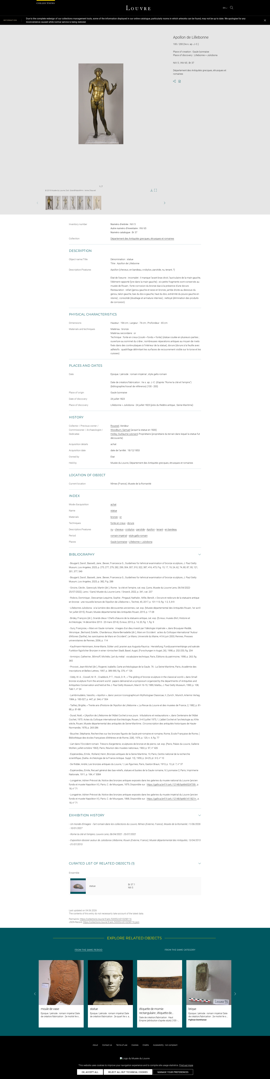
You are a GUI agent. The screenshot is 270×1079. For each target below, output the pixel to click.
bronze (114, 516)
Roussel (115, 425)
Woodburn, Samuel (120, 429)
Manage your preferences (173, 1072)
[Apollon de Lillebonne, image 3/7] (65, 203)
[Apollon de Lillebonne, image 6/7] (88, 203)
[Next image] (159, 203)
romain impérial (119, 535)
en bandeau (171, 529)
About (95, 1045)
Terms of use (121, 1045)
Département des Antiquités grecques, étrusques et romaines (142, 238)
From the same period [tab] (89, 950)
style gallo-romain (138, 535)
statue (114, 510)
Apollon (151, 529)
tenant (160, 529)
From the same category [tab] (180, 950)
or (121, 516)
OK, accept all (90, 1072)
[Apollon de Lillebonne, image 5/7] (80, 203)
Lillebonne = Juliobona (140, 541)
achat (113, 504)
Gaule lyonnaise (119, 541)
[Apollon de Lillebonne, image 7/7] (97, 203)
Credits (146, 1045)
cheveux (119, 529)
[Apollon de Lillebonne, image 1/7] (49, 203)
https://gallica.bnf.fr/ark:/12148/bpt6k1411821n (172, 798)
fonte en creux (118, 523)
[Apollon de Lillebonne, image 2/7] (57, 203)
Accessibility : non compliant (165, 1045)
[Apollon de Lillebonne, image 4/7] (72, 203)
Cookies (134, 1045)
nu (112, 529)
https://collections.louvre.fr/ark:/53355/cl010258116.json (111, 922)
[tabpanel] (135, 994)
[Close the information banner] (265, 20)
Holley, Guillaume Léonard (124, 434)
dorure (130, 523)
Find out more (186, 1065)
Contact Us (107, 1045)
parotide (140, 529)
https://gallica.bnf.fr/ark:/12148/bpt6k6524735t (171, 784)
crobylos (129, 529)
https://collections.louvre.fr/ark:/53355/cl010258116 (105, 919)
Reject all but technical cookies (128, 1072)
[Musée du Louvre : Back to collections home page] (138, 8)
